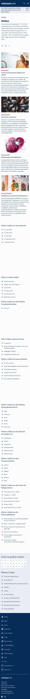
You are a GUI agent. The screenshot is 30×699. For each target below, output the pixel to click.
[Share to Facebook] (6, 46)
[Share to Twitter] (9, 46)
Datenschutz (4, 683)
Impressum (4, 682)
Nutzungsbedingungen (6, 691)
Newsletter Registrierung (7, 693)
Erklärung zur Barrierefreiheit (8, 687)
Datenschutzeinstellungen (7, 685)
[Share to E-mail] (2, 46)
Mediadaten (4, 689)
